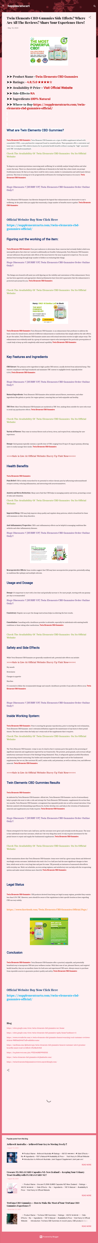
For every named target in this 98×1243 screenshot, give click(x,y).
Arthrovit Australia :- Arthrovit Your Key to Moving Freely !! (37, 1144)
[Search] (94, 6)
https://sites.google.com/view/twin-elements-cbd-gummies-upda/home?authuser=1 (41, 1033)
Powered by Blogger (50, 1237)
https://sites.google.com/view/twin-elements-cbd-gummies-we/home (35, 1028)
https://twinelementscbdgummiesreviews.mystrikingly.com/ (32, 1062)
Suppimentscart (19, 6)
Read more (86, 1165)
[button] (89, 18)
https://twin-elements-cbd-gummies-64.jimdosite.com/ (29, 1057)
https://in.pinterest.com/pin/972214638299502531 (27, 1052)
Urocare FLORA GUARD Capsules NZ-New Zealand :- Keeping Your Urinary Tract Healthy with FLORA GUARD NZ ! (45, 1173)
